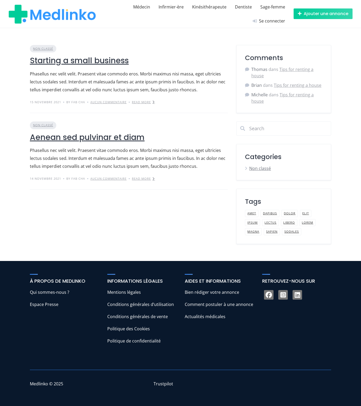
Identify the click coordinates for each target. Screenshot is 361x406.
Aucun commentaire (108, 102)
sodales (291, 231)
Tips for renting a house (297, 85)
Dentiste (243, 7)
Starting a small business (79, 60)
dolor (289, 213)
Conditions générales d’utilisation (140, 304)
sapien (271, 231)
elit (305, 213)
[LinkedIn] (297, 295)
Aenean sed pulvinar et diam (87, 137)
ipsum (252, 222)
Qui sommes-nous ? (49, 292)
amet (251, 213)
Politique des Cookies (128, 329)
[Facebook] (269, 295)
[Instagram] (283, 295)
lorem (307, 222)
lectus (270, 222)
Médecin (141, 7)
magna (253, 231)
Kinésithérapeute (209, 7)
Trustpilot (163, 384)
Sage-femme (272, 7)
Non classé (43, 49)
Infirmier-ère (171, 7)
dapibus (270, 213)
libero (289, 222)
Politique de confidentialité (134, 341)
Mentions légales (124, 292)
